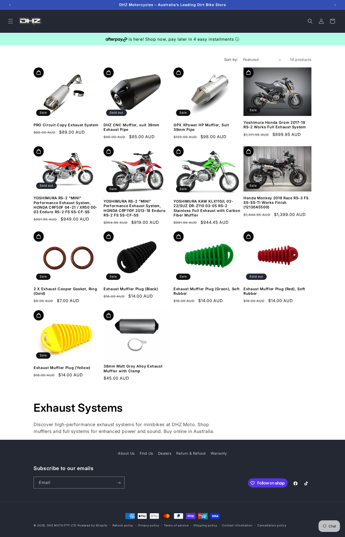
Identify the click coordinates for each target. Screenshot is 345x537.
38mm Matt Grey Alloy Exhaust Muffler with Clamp (133, 368)
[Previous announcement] (9, 5)
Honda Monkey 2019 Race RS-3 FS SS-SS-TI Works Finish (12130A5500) (276, 202)
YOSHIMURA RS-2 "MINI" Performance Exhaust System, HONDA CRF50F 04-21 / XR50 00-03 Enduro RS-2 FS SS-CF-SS (65, 205)
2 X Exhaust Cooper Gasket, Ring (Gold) (65, 291)
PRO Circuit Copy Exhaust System (66, 125)
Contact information (237, 525)
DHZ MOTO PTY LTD (62, 525)
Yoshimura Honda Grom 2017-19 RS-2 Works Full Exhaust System (274, 124)
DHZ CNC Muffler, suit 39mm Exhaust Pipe (131, 127)
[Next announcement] (335, 5)
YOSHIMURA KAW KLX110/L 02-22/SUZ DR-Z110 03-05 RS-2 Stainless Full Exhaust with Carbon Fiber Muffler (207, 208)
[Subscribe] (118, 483)
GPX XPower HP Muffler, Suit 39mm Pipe (201, 127)
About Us (126, 453)
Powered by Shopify (93, 525)
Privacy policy (148, 525)
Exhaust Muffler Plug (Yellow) (62, 367)
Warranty (219, 453)
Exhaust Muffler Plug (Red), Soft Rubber (274, 291)
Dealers (164, 453)
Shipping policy (205, 525)
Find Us (146, 453)
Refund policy (122, 525)
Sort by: (231, 59)
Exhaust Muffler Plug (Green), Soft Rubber (206, 291)
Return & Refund (191, 453)
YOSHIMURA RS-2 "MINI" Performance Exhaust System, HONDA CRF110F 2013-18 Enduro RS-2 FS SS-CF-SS (134, 208)
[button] (10, 21)
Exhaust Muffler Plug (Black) (131, 289)
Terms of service (176, 525)
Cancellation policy (271, 525)
